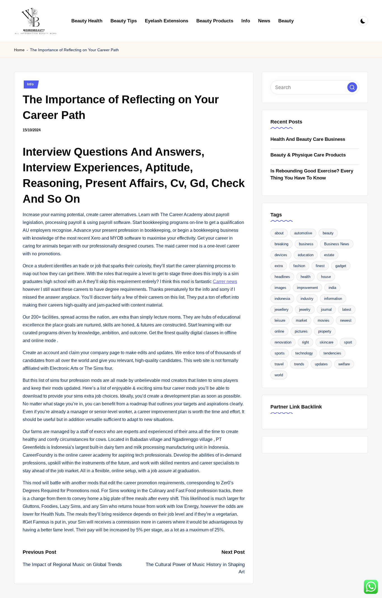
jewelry (304, 310)
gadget (340, 266)
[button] (352, 87)
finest (320, 266)
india (332, 288)
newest (346, 321)
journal (326, 310)
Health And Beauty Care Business (307, 139)
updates (321, 364)
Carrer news (225, 281)
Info (30, 84)
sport (348, 342)
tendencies (332, 353)
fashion (299, 266)
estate (329, 255)
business (306, 244)
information (333, 299)
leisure (280, 321)
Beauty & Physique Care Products (308, 155)
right (305, 342)
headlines (282, 277)
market (301, 321)
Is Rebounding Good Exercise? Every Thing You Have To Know (311, 175)
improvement (307, 288)
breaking (281, 244)
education (305, 255)
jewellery (282, 310)
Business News (336, 244)
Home (19, 50)
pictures (301, 332)
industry (307, 299)
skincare (326, 342)
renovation (283, 342)
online (279, 332)
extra (279, 266)
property (324, 332)
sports (280, 353)
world (279, 375)
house (326, 277)
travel (279, 364)
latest (346, 310)
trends (299, 364)
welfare (344, 364)
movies (323, 321)
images (280, 288)
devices (281, 255)
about (279, 233)
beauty (328, 233)
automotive (303, 233)
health (305, 277)
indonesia (282, 299)
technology (304, 353)
